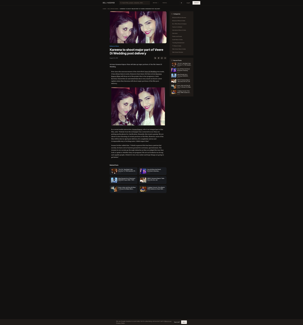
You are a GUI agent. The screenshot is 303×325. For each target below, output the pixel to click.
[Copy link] (165, 58)
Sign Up (196, 2)
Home (104, 8)
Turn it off (177, 322)
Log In (188, 2)
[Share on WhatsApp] (161, 58)
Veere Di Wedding (150, 72)
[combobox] (135, 3)
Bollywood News (113, 8)
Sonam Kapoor (137, 129)
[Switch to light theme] (181, 3)
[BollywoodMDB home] (109, 3)
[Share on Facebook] (158, 58)
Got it (184, 322)
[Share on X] (155, 58)
